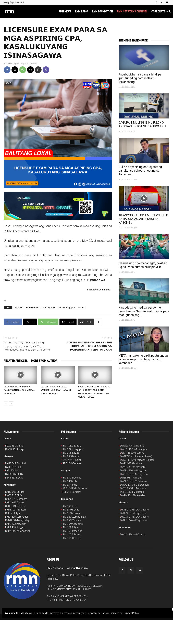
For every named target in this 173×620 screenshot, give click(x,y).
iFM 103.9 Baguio (72, 445)
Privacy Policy (131, 613)
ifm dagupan (49, 307)
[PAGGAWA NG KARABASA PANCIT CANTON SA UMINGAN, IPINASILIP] (20, 375)
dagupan (18, 307)
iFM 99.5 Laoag (71, 452)
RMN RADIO (81, 11)
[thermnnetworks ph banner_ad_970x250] (58, 206)
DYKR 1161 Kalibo (14, 474)
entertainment (33, 307)
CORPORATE (158, 11)
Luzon (81, 307)
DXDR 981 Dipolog (15, 506)
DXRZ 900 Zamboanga (17, 530)
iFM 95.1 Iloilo (70, 484)
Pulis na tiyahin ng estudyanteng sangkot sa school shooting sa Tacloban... (140, 170)
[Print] (38, 69)
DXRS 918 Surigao (14, 527)
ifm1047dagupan (67, 307)
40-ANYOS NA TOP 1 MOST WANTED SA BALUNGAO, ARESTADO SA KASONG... (143, 218)
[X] (161, 2)
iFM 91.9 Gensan (72, 513)
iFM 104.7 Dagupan (73, 449)
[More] (98, 322)
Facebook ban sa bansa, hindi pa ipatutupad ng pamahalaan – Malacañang (140, 78)
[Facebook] (155, 2)
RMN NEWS (65, 11)
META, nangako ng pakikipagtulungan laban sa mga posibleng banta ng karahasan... (143, 359)
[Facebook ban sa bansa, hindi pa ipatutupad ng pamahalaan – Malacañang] (144, 57)
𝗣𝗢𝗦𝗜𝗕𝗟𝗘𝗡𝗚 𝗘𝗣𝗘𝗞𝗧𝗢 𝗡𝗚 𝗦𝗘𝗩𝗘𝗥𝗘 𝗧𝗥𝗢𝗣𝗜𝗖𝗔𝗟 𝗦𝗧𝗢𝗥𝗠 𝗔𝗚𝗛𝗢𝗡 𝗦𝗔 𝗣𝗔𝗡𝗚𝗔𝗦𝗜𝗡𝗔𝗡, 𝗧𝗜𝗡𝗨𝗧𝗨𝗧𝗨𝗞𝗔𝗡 (89, 346)
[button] (169, 11)
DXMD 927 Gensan (15, 509)
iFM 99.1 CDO (70, 506)
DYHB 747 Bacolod (15, 463)
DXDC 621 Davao (14, 502)
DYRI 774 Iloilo (12, 470)
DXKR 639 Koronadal (16, 516)
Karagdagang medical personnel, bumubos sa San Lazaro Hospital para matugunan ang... (144, 311)
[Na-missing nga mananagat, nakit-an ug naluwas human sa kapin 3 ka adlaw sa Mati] (144, 246)
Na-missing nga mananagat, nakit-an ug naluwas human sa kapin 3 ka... (143, 265)
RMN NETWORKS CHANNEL (132, 11)
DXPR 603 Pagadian (15, 523)
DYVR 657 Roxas (14, 477)
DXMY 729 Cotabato (16, 499)
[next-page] (11, 403)
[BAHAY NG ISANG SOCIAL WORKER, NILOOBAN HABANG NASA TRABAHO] (58, 375)
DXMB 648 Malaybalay (17, 520)
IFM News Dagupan (12, 63)
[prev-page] (6, 403)
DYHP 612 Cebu (13, 467)
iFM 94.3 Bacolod (72, 477)
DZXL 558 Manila (14, 445)
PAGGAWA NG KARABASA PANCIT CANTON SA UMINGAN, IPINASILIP (20, 390)
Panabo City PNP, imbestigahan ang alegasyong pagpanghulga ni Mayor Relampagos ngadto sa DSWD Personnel (27, 346)
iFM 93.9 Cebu (70, 481)
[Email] (30, 69)
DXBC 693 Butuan (14, 491)
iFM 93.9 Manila (71, 456)
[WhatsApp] (22, 69)
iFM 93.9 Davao (71, 509)
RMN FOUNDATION (102, 11)
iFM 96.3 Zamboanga (74, 516)
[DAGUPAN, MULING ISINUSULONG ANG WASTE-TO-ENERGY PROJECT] (144, 105)
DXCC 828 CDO (13, 495)
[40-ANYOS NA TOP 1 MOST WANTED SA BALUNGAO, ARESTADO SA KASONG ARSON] (144, 198)
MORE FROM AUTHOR (44, 360)
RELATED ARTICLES (16, 360)
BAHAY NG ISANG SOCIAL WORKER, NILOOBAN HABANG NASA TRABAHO (56, 390)
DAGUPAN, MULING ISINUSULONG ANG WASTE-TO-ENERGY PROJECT (142, 124)
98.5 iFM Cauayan (72, 463)
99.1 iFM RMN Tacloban (75, 488)
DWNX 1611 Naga (14, 449)
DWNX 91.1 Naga (72, 459)
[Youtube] (167, 2)
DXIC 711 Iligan (13, 513)
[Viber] (46, 69)
